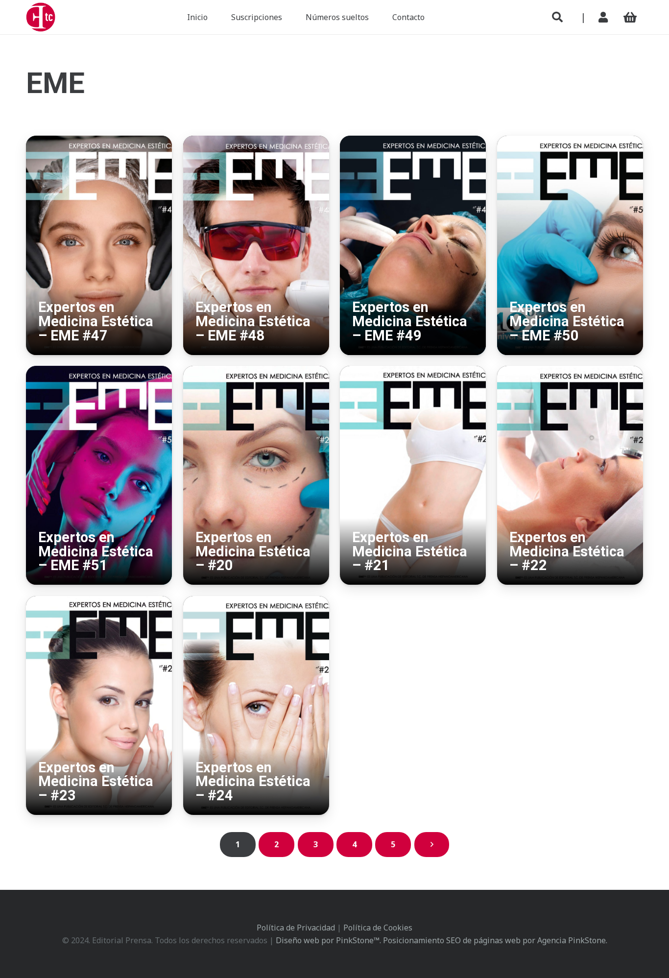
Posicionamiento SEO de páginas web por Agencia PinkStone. (495, 940)
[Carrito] (630, 17)
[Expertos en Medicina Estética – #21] (413, 372)
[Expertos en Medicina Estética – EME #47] (99, 142)
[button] (557, 17)
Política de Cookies (377, 927)
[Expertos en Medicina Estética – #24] (256, 602)
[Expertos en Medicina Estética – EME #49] (413, 142)
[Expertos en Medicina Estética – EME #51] (99, 372)
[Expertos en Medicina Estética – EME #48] (256, 142)
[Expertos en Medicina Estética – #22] (570, 372)
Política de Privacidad (296, 927)
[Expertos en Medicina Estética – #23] (99, 602)
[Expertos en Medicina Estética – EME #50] (570, 142)
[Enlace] (605, 17)
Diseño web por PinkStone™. (328, 940)
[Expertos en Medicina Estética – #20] (256, 372)
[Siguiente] (432, 844)
